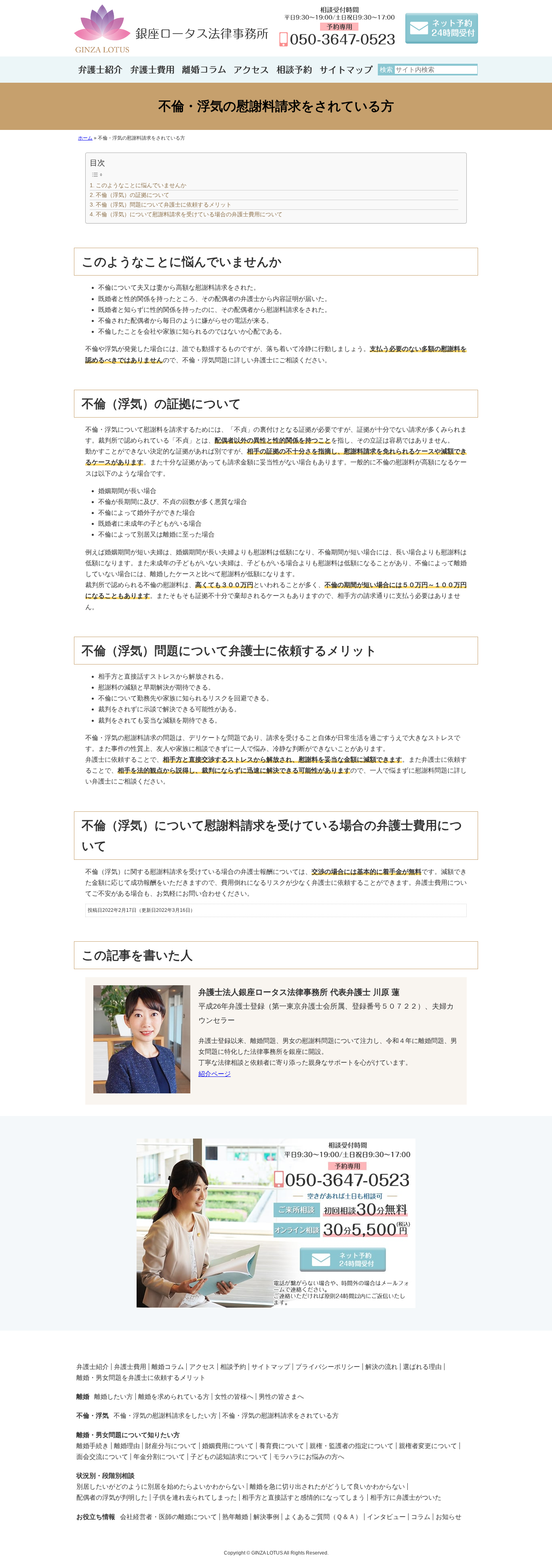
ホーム (85, 138)
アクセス (202, 1366)
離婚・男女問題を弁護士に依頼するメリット (141, 1377)
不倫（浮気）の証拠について (132, 195)
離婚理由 (127, 1445)
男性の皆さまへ (281, 1396)
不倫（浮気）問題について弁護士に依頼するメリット (164, 204)
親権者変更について (428, 1445)
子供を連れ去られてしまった (195, 1497)
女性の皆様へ (234, 1396)
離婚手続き (92, 1445)
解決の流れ (381, 1366)
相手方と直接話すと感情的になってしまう (303, 1497)
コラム (420, 1516)
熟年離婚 (235, 1516)
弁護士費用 (130, 1366)
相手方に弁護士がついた (405, 1497)
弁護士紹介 (92, 1366)
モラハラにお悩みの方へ (308, 1456)
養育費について (281, 1445)
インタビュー (386, 1516)
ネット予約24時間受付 (276, 1223)
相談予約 (233, 1366)
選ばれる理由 (422, 1366)
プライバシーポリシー (327, 1366)
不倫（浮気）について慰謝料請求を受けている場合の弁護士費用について (189, 214)
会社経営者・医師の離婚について (168, 1516)
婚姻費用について (228, 1445)
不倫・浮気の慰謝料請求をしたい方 (165, 1415)
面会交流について (102, 1456)
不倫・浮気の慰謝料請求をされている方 (280, 1415)
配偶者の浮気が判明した (111, 1497)
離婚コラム (168, 1366)
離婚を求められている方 (173, 1396)
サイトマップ (270, 1366)
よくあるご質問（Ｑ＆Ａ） (323, 1516)
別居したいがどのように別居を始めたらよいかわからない (160, 1486)
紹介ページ (214, 1073)
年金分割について (159, 1456)
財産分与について (171, 1445)
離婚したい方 (113, 1396)
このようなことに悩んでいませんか (141, 185)
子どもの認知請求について (229, 1456)
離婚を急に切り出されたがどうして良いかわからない (327, 1486)
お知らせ (448, 1516)
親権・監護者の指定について (352, 1445)
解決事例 (266, 1516)
